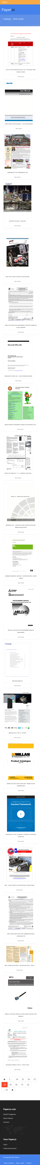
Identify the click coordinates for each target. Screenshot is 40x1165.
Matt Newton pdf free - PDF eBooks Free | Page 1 (20, 965)
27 (35, 1079)
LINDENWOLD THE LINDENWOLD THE (17, 172)
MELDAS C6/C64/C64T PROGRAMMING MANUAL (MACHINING (21, 631)
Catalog (6, 19)
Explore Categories (9, 1114)
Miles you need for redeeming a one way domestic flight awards (21, 326)
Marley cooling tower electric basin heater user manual (21, 1015)
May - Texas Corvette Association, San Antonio (19, 885)
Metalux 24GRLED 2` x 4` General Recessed (18, 473)
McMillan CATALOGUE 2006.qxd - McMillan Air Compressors (21, 785)
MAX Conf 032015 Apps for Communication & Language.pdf (21, 935)
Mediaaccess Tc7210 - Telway (17, 733)
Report (29, 1163)
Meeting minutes (17, 681)
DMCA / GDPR (20, 1163)
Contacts (6, 1122)
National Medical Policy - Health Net (17, 1065)
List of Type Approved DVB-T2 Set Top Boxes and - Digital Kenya (21, 71)
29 (10, 1084)
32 (28, 1084)
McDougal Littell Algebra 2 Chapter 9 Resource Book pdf (21, 835)
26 (29, 1079)
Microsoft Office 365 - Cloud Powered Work (18, 376)
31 (22, 1084)
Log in (5, 1144)
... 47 (5, 1089)
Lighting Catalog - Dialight (17, 221)
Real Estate (18, 19)
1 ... (10, 1079)
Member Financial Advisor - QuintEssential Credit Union (21, 577)
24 (17, 1079)
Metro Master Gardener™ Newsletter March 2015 (20, 424)
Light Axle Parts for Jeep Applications (17, 276)
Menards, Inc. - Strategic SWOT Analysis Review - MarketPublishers (21, 526)
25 (23, 1079)
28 (4, 1084)
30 (16, 1084)
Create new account (9, 1148)
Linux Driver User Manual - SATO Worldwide (19, 124)
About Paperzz (8, 1118)
